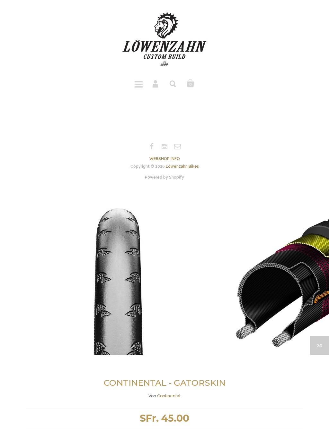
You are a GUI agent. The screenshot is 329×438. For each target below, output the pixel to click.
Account (156, 83)
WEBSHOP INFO (164, 158)
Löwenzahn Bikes (182, 166)
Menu (138, 83)
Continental (169, 395)
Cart (190, 83)
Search (173, 83)
